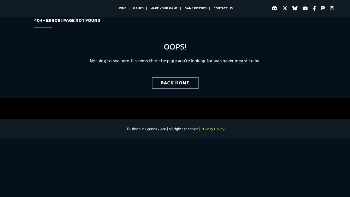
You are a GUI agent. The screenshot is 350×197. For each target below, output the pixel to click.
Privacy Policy (213, 129)
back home (175, 82)
